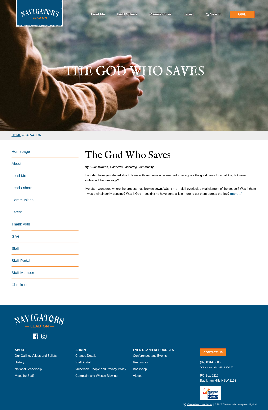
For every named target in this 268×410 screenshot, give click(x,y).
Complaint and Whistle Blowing (96, 375)
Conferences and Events (150, 355)
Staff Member (23, 273)
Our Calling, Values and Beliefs (36, 355)
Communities (160, 14)
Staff (15, 248)
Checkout (19, 285)
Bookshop (140, 369)
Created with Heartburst (199, 404)
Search (216, 14)
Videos (137, 375)
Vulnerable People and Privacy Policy (100, 369)
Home (16, 135)
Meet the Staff (24, 375)
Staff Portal (21, 260)
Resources (140, 362)
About (16, 164)
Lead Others (127, 14)
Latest (189, 14)
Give (242, 14)
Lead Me (98, 14)
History (19, 362)
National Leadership (28, 369)
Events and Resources (153, 350)
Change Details (85, 355)
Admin (80, 350)
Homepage (21, 151)
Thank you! (21, 224)
